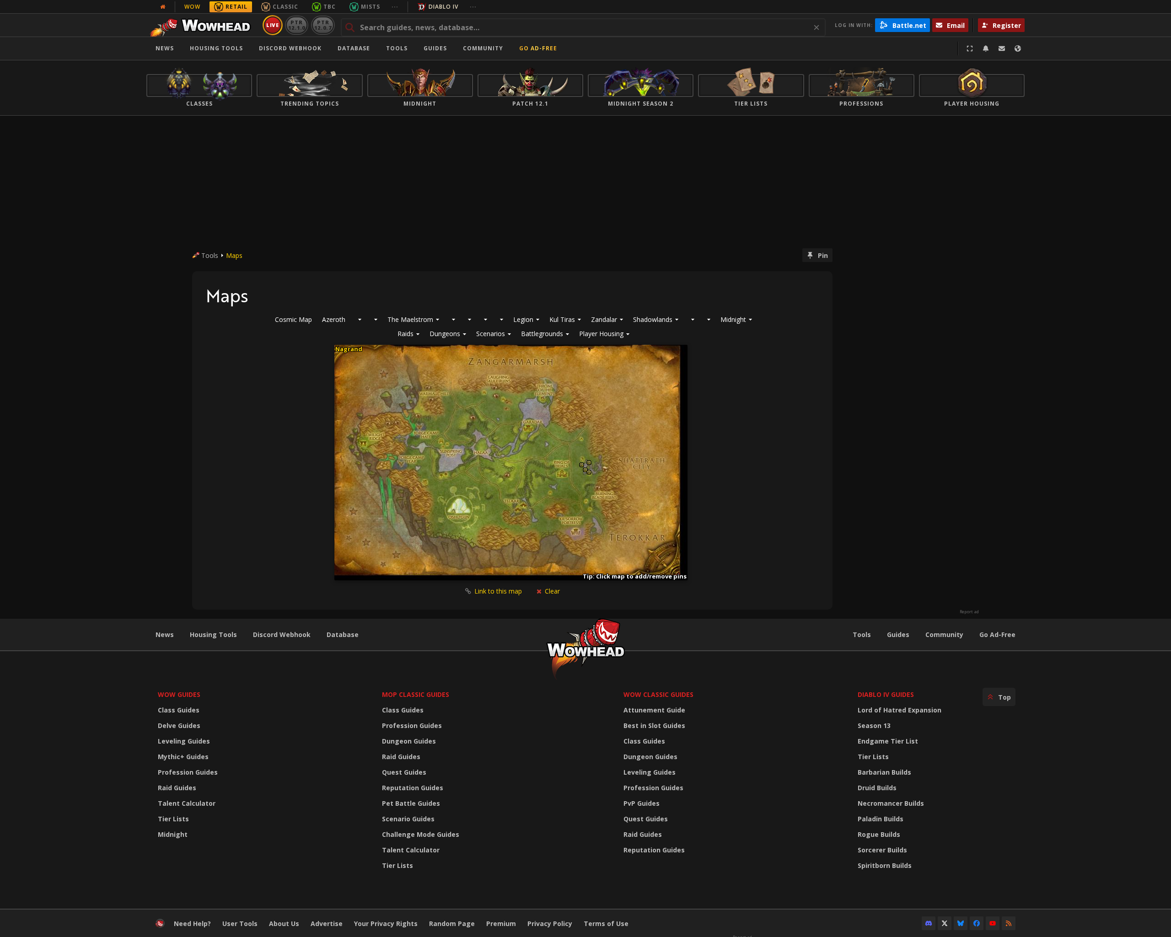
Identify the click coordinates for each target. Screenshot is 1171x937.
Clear (551, 591)
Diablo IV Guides (886, 694)
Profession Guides (188, 772)
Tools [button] (397, 48)
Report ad (969, 612)
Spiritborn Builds (885, 865)
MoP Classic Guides (415, 694)
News (165, 48)
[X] (944, 923)
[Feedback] (1002, 48)
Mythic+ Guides (183, 756)
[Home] (202, 25)
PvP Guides (641, 803)
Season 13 (874, 725)
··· (395, 7)
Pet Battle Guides (411, 803)
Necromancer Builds (891, 803)
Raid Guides (177, 787)
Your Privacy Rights (386, 923)
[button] (408, 333)
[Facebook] (976, 923)
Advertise (327, 923)
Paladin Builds (880, 818)
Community (483, 48)
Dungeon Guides (409, 741)
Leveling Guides (184, 741)
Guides (435, 48)
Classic (285, 7)
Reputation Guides (412, 787)
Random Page (452, 923)
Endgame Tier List (888, 741)
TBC (329, 7)
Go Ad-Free (538, 48)
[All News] (163, 6)
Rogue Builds (879, 834)
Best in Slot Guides (654, 725)
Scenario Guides (408, 818)
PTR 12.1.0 (296, 25)
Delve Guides (179, 725)
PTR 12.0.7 (322, 25)
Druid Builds (877, 787)
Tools (862, 634)
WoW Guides (179, 694)
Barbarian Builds (884, 772)
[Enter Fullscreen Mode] (970, 48)
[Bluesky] (960, 923)
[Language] (1018, 48)
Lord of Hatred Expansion (899, 710)
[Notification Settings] (986, 48)
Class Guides (178, 710)
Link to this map (498, 591)
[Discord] (928, 923)
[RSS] (1008, 923)
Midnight (173, 834)
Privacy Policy (549, 923)
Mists (370, 7)
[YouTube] (992, 923)
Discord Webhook (290, 48)
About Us (284, 923)
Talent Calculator (186, 803)
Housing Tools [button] (216, 48)
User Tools (240, 923)
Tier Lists (173, 818)
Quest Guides (404, 772)
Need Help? (192, 923)
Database (354, 48)
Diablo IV (443, 7)
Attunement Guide (654, 710)
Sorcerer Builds (882, 850)
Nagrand (348, 349)
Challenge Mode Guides (420, 834)
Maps (234, 255)
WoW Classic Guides (658, 694)
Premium (501, 923)
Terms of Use (606, 923)
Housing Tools (213, 634)
